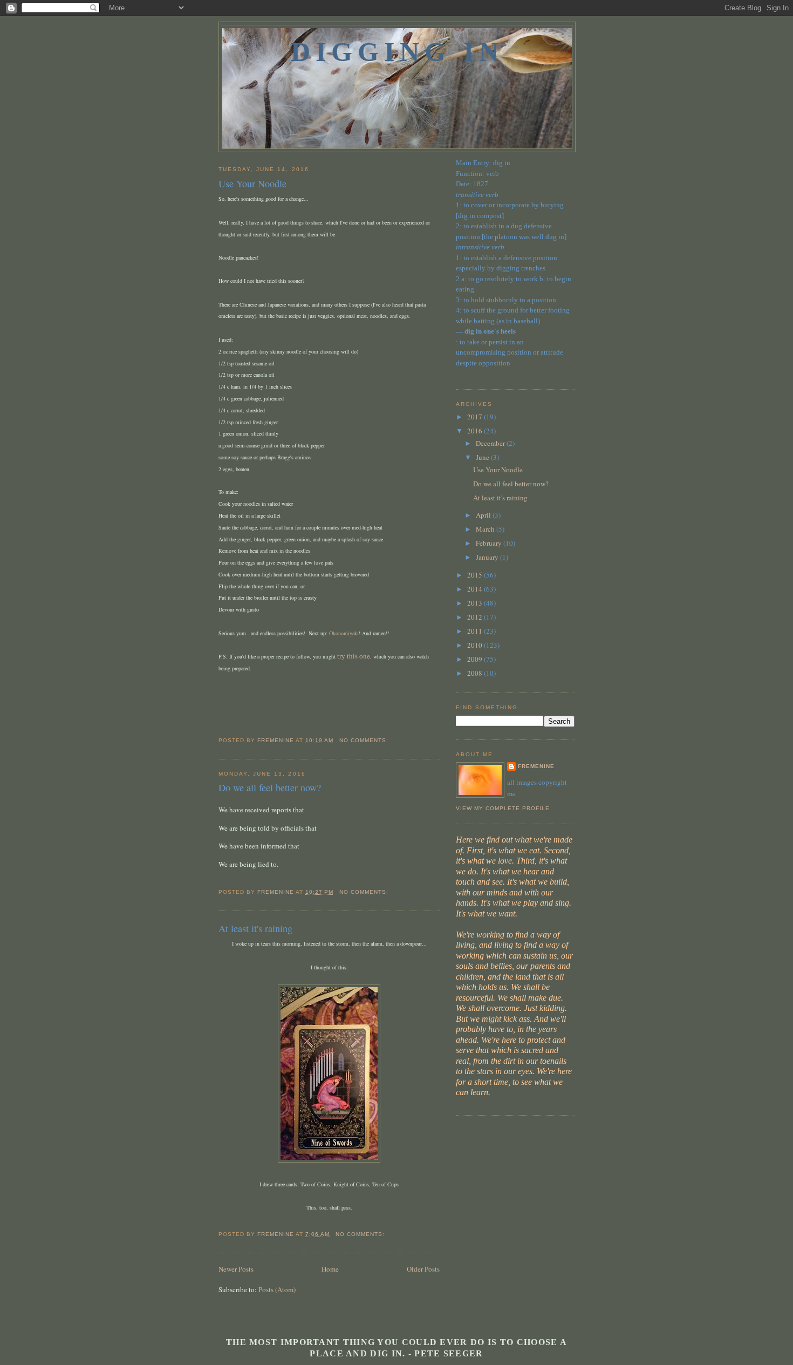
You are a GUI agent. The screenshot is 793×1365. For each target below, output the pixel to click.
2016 (475, 431)
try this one (353, 656)
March (486, 529)
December (491, 443)
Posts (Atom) (277, 1289)
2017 (475, 417)
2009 (475, 659)
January (488, 557)
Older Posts (423, 1269)
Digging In (397, 52)
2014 (475, 589)
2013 (475, 603)
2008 (475, 673)
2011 (475, 631)
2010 (475, 645)
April (484, 515)
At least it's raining (255, 928)
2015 (475, 575)
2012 (475, 617)
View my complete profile (503, 808)
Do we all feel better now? (269, 787)
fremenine (536, 766)
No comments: (365, 740)
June (483, 457)
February (489, 543)
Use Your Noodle (252, 183)
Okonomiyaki (344, 633)
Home (330, 1269)
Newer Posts (236, 1269)
